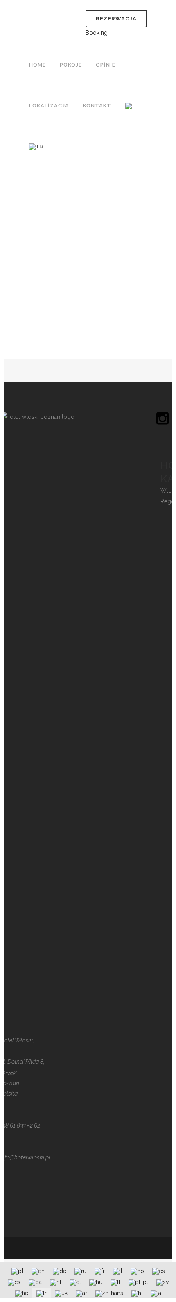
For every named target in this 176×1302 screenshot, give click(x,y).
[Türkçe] (37, 146)
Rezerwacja (116, 19)
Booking (97, 32)
